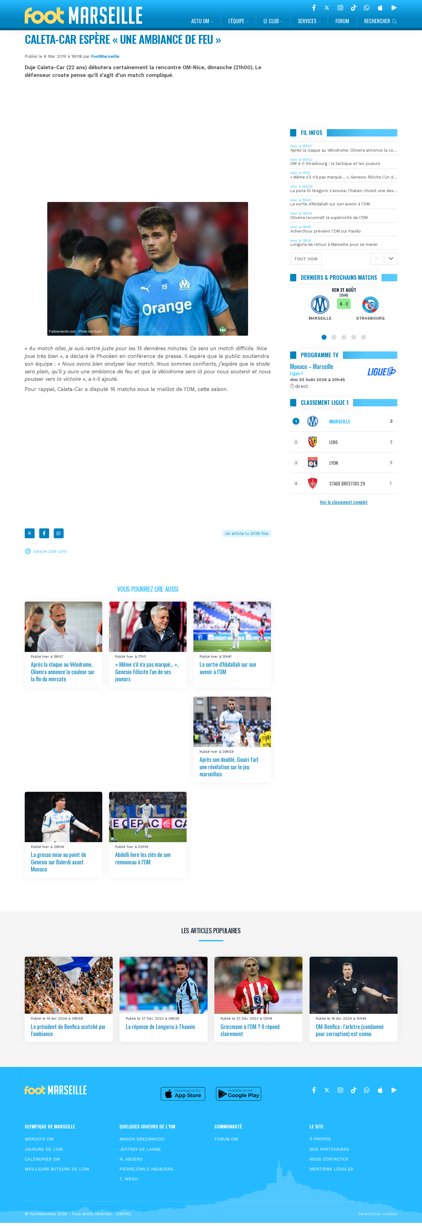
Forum (342, 21)
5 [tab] (363, 337)
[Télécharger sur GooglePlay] (394, 7)
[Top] (405, 1212)
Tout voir (306, 258)
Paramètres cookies (377, 1213)
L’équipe (236, 21)
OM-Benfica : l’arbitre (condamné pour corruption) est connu (350, 1030)
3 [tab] (343, 337)
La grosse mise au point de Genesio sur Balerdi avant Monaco (58, 861)
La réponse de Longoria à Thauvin (160, 1026)
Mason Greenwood (142, 1138)
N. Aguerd (131, 1159)
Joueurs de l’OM (44, 1149)
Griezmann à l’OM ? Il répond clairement (250, 1030)
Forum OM (226, 1138)
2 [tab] (333, 337)
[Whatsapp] (59, 533)
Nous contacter (329, 1159)
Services (307, 21)
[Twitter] (327, 7)
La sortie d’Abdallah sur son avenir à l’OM (228, 668)
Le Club (271, 21)
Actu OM (200, 21)
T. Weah (128, 1178)
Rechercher (377, 21)
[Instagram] (340, 7)
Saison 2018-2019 (50, 551)
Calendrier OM (42, 1159)
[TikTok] (353, 7)
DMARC (123, 1213)
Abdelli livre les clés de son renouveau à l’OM (143, 858)
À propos (320, 1138)
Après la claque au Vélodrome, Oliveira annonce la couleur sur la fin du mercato (63, 672)
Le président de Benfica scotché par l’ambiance (68, 1030)
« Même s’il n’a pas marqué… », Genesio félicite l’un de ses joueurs (147, 672)
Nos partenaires (329, 1149)
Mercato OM (39, 1138)
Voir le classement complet (344, 501)
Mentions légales (331, 1168)
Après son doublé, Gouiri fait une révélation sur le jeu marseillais (229, 766)
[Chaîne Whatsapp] (366, 7)
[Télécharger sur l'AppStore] (380, 7)
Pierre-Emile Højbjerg (146, 1168)
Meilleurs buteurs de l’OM (57, 1168)
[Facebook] (314, 7)
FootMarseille (105, 56)
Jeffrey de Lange (140, 1149)
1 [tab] (324, 337)
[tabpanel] (344, 307)
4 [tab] (353, 337)
